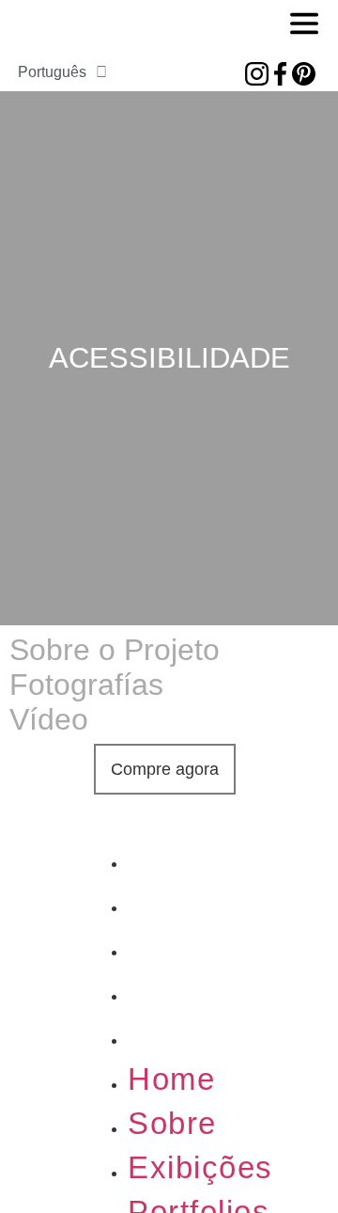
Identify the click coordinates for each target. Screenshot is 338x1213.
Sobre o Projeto (114, 650)
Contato (186, 1034)
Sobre (172, 902)
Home (171, 858)
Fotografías (86, 684)
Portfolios (198, 990)
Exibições (200, 946)
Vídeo (48, 719)
